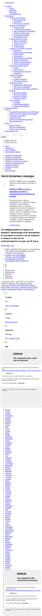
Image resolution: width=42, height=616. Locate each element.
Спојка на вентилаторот (22, 62)
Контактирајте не (11, 131)
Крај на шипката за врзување (24, 31)
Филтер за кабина (20, 94)
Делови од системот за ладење (20, 48)
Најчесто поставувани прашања (21, 119)
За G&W (8, 6)
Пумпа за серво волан (22, 33)
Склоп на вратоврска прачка (11, 289)
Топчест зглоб (19, 27)
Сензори (17, 102)
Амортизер (18, 21)
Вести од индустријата (17, 129)
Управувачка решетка (22, 35)
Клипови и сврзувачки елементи (26, 89)
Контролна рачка (20, 20)
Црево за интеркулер (21, 64)
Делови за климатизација (18, 66)
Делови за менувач (16, 75)
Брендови (13, 12)
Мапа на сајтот (14, 283)
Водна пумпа (18, 54)
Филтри (12, 91)
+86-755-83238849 (11, 306)
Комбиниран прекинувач (23, 85)
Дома (7, 146)
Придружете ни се (16, 121)
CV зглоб (17, 77)
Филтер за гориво (20, 96)
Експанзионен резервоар (23, 58)
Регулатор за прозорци (22, 87)
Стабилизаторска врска (22, 29)
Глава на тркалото (20, 79)
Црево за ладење (13, 287)
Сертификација (15, 14)
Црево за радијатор (21, 60)
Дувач (16, 68)
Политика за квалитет (17, 116)
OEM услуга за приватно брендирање (23, 114)
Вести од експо (15, 125)
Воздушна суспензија (22, 23)
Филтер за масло (20, 98)
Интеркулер (18, 56)
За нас (11, 8)
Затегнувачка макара (21, 104)
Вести (7, 123)
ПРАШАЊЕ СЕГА (8, 245)
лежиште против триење (29, 287)
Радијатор (17, 50)
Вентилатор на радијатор (23, 52)
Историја (12, 10)
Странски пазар (15, 117)
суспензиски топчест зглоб (11, 285)
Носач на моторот (20, 41)
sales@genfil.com (11, 322)
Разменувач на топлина (22, 71)
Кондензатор (18, 69)
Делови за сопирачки (21, 106)
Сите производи (29, 289)
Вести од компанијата (17, 127)
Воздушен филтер (20, 92)
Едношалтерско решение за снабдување (24, 112)
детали (17, 225)
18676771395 (14, 338)
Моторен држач (26, 283)
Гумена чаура (18, 45)
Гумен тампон (19, 46)
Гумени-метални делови (18, 39)
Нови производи (11, 108)
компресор (18, 73)
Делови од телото (15, 83)
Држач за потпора (20, 43)
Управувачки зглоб (21, 37)
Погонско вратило (20, 81)
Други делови (14, 100)
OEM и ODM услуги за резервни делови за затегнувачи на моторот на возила (22, 192)
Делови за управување (17, 25)
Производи (9, 16)
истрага (12, 225)
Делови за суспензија (17, 18)
